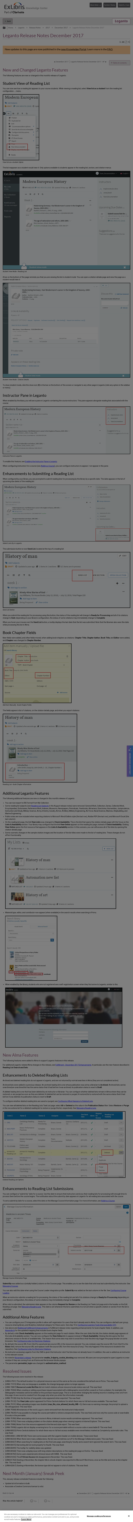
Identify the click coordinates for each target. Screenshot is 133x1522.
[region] (66, 1516)
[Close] (129, 1516)
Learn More (26, 1519)
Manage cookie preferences (99, 1516)
